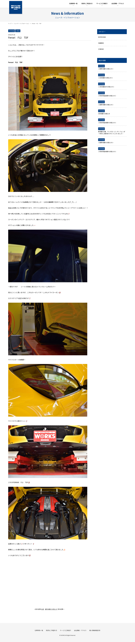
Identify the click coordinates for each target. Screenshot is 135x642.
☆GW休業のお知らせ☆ (105, 76)
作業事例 (101, 43)
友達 (42, 609)
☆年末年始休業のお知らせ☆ (107, 121)
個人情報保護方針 (94, 630)
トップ (9, 23)
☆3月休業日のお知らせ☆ (106, 85)
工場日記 (101, 49)
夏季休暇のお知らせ (51, 609)
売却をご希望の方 (87, 3)
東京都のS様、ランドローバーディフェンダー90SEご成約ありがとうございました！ (111, 131)
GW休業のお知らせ (104, 112)
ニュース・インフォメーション (21, 23)
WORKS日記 (102, 37)
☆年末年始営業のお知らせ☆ (107, 94)
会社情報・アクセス (117, 3)
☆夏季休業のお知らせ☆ (105, 67)
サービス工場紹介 (102, 3)
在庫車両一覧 (73, 3)
